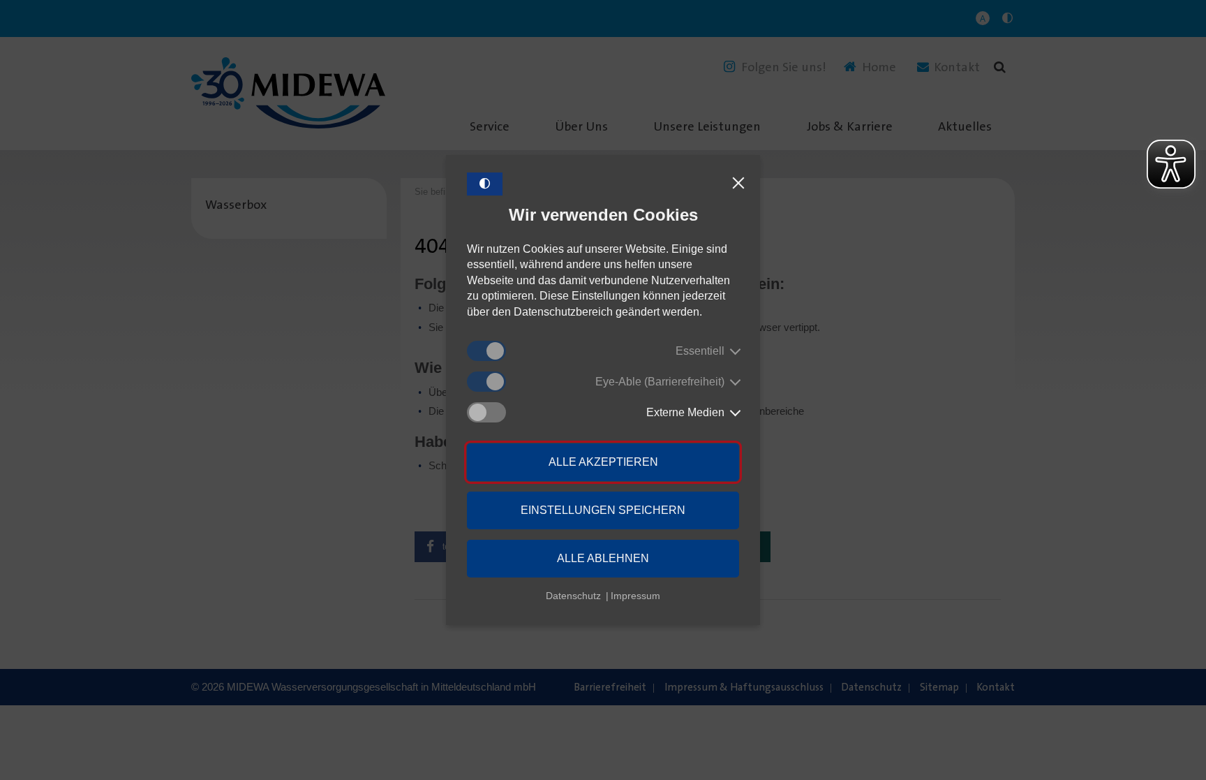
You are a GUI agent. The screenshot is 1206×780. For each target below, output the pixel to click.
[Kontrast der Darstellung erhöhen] (484, 184)
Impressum (635, 595)
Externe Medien (685, 412)
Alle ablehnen (603, 558)
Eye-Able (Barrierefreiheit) (659, 382)
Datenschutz (573, 595)
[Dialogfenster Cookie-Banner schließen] (738, 183)
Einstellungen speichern (603, 510)
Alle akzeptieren (603, 462)
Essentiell (700, 351)
